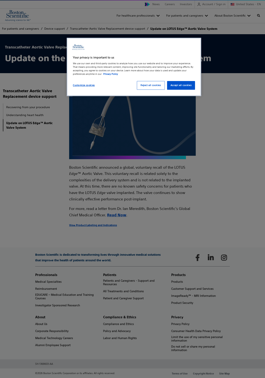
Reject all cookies (151, 85)
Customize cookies (84, 85)
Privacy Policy (110, 74)
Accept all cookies (181, 85)
